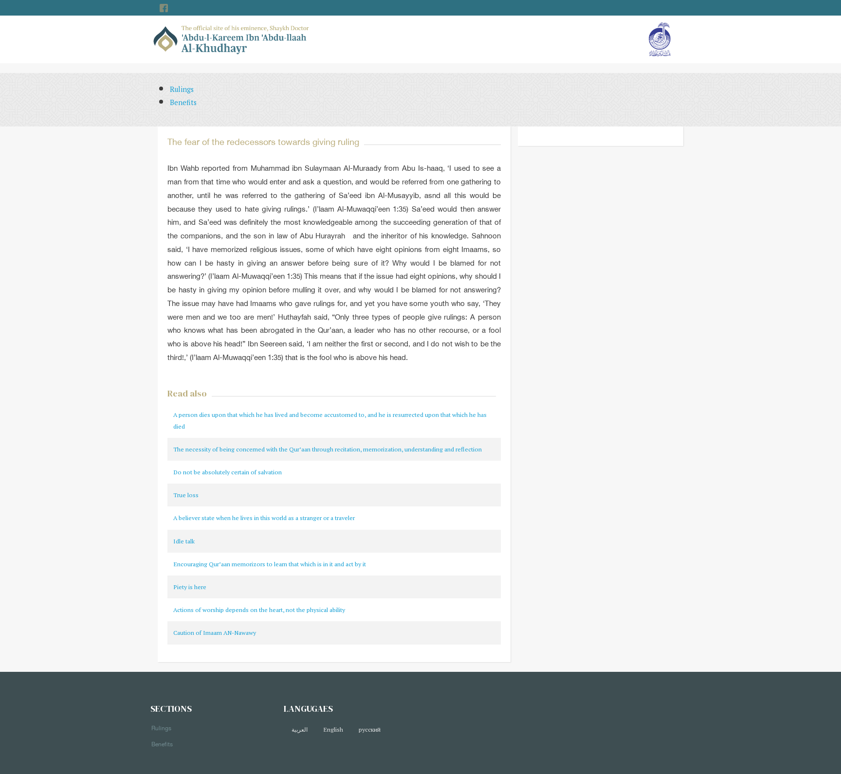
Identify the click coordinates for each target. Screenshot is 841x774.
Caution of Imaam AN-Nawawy (214, 633)
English (333, 729)
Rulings (182, 89)
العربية (300, 729)
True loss (186, 495)
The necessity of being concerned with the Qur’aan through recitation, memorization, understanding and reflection (327, 449)
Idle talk (184, 541)
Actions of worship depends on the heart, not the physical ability (259, 610)
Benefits (183, 102)
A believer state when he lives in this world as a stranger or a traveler (264, 518)
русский (370, 729)
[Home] (231, 38)
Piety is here (189, 587)
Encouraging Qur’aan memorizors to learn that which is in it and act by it (269, 564)
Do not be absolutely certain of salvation (227, 472)
